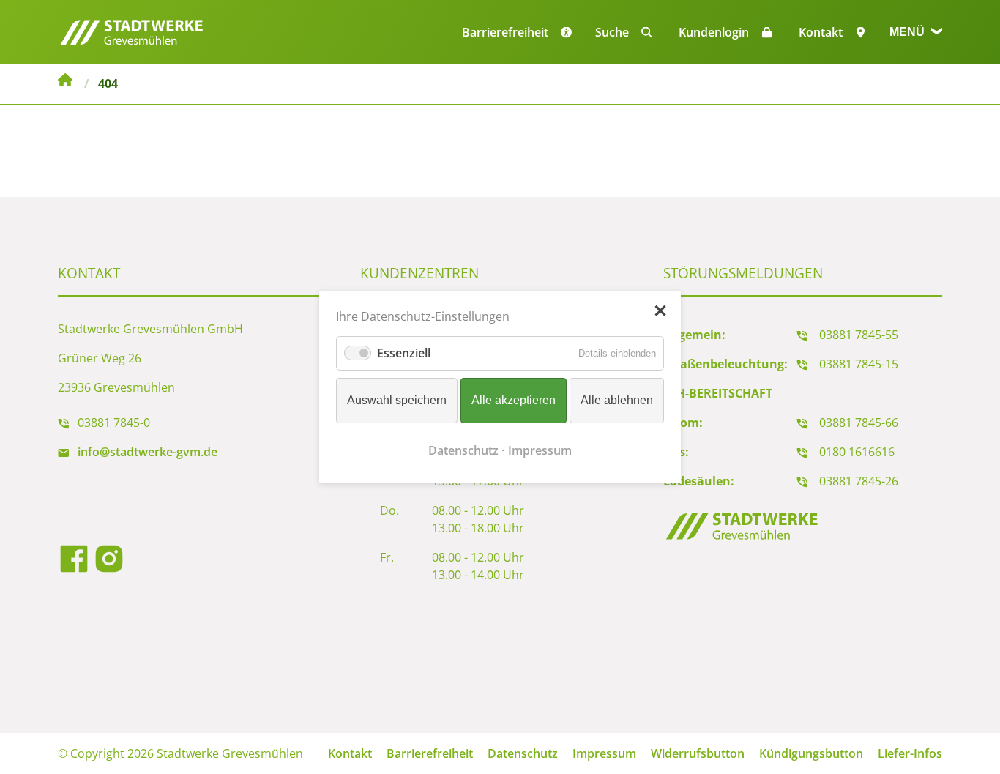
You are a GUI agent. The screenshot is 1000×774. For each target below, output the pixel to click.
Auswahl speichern (397, 400)
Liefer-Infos (910, 753)
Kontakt (821, 32)
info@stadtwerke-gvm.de (147, 452)
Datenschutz (523, 753)
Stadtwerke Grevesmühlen (65, 82)
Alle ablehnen (617, 400)
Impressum (604, 753)
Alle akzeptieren (513, 400)
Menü (908, 32)
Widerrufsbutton (698, 753)
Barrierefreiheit (430, 753)
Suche (612, 32)
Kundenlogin (714, 32)
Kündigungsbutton (811, 753)
